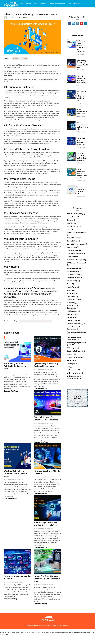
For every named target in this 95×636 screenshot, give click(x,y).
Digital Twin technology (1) (76, 254)
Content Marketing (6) (74, 238)
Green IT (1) (71, 284)
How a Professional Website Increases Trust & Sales (81, 173)
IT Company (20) (72, 293)
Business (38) (71, 223)
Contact (42, 4)
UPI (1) (69, 367)
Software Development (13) (76, 357)
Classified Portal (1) (74, 226)
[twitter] (73, 23)
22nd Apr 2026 (80, 103)
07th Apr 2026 (80, 116)
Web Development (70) (75, 373)
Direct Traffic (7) (72, 257)
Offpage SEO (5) (72, 314)
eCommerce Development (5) (77, 260)
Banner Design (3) (73, 217)
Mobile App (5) (72, 303)
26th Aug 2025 (80, 196)
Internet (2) (71, 290)
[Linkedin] (85, 23)
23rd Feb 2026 (80, 147)
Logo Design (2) (72, 296)
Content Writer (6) (73, 241)
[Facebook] (69, 23)
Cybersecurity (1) (73, 247)
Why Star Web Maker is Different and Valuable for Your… (81, 96)
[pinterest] (81, 23)
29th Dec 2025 (80, 180)
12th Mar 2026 (80, 132)
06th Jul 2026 (80, 54)
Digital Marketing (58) (74, 250)
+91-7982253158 (74, 4)
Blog (35, 4)
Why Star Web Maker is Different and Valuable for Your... (15, 473)
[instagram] (77, 23)
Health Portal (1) (73, 287)
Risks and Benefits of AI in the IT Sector (81, 111)
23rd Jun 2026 (80, 70)
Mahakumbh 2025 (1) (74, 300)
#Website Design (24, 321)
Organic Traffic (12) (73, 321)
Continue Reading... (11, 391)
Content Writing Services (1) (77, 244)
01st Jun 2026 (80, 85)
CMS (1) (70, 229)
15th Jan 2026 (80, 163)
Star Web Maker (14, 18)
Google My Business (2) (75, 274)
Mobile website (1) (73, 311)
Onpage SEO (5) (72, 317)
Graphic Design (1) (73, 281)
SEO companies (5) (73, 348)
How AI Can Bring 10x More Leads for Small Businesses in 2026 (47, 579)
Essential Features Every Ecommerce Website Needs (46, 418)
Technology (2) (72, 360)
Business (15, 58)
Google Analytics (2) (74, 271)
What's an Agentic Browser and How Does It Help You (46, 523)
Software (24, 58)
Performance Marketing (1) (76, 324)
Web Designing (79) (73, 370)
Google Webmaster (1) (74, 278)
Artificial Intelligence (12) (76, 214)
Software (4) (71, 354)
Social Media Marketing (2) (76, 351)
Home (21, 4)
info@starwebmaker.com (57, 4)
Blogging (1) (71, 220)
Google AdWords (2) (74, 268)
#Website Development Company (41, 321)
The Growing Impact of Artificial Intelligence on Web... (15, 366)
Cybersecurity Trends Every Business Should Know (46, 364)
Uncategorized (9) (73, 364)
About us (28, 4)
